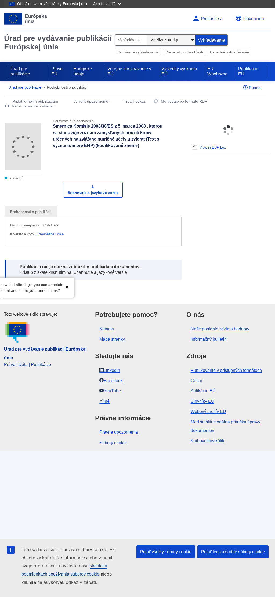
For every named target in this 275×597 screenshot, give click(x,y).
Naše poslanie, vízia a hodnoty (220, 329)
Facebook (113, 380)
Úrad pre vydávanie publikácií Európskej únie (58, 42)
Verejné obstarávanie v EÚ (129, 71)
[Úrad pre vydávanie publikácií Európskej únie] (25, 19)
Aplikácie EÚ (203, 391)
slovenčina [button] (253, 18)
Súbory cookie (113, 442)
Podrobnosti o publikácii (31, 212)
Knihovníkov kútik (207, 440)
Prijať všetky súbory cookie (165, 551)
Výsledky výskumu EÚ (179, 71)
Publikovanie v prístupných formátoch (226, 370)
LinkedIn (112, 370)
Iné (107, 401)
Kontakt (106, 329)
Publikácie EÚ (248, 71)
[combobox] (131, 40)
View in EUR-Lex (213, 147)
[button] (66, 287)
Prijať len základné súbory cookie (233, 551)
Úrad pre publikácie (20, 71)
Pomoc (255, 87)
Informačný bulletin (209, 339)
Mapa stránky (112, 339)
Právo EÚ (57, 71)
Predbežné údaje (51, 234)
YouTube (112, 391)
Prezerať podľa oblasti (184, 52)
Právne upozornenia (118, 432)
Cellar (196, 380)
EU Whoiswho (217, 71)
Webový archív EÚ (208, 411)
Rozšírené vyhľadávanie (137, 52)
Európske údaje (83, 71)
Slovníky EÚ (202, 401)
